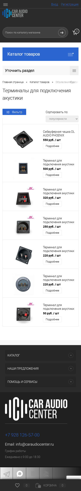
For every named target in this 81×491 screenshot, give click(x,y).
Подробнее (52, 146)
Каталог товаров (23, 54)
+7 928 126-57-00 (22, 435)
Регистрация (70, 4)
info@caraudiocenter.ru (35, 444)
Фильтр (17, 112)
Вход (54, 4)
